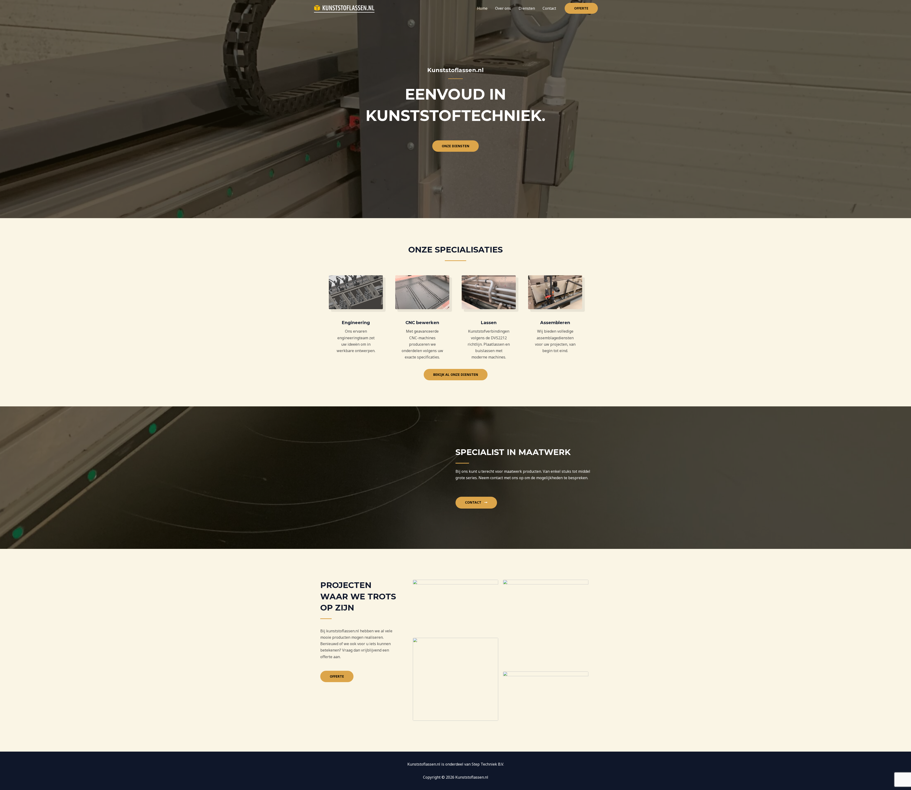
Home (482, 8)
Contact (549, 8)
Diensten (527, 8)
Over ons (503, 8)
